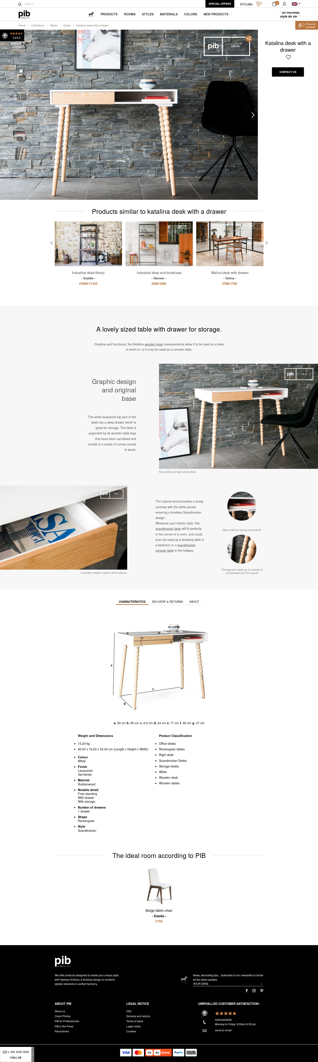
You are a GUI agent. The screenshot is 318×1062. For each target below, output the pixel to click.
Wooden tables (169, 783)
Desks (67, 25)
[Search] (20, 4)
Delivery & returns (167, 601)
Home (22, 25)
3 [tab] (20, 115)
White (163, 772)
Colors (190, 14)
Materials (169, 14)
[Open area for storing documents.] (241, 506)
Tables (54, 25)
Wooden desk (168, 777)
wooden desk (154, 344)
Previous (4, 115)
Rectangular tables (172, 749)
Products (109, 14)
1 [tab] (20, 76)
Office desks (167, 743)
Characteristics (132, 601)
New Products (216, 14)
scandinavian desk (168, 528)
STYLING (246, 4)
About (194, 601)
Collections (37, 25)
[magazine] (91, 14)
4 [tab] (20, 134)
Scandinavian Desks (173, 760)
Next (253, 115)
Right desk (166, 755)
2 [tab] (20, 96)
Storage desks (169, 766)
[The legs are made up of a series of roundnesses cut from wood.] (241, 549)
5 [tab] (20, 154)
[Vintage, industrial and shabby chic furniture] (27, 14)
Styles (148, 14)
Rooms (129, 14)
